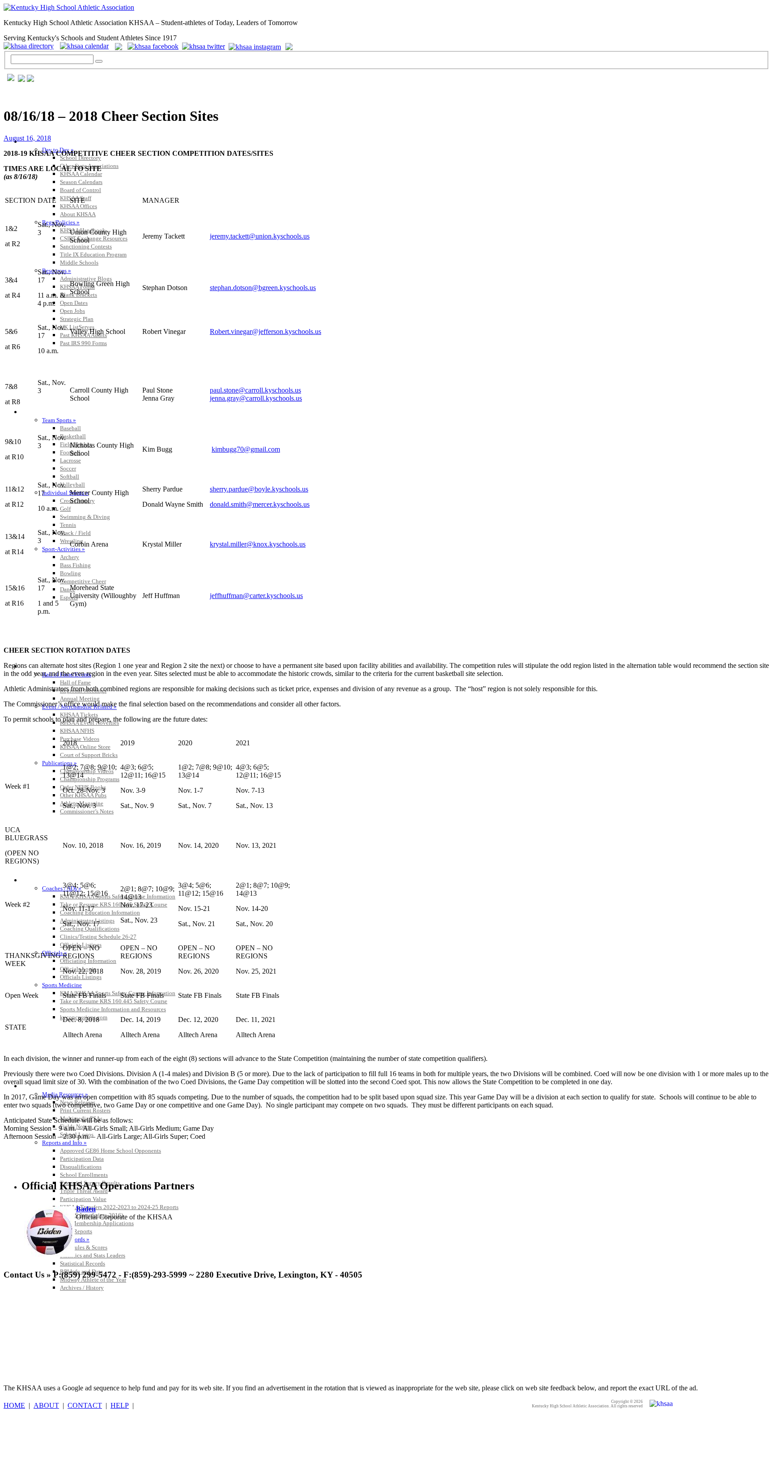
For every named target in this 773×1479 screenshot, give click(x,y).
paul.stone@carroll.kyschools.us (255, 390)
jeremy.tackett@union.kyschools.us (260, 236)
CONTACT (85, 1405)
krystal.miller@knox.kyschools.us (258, 544)
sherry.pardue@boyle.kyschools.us (259, 489)
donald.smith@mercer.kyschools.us (260, 504)
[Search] (98, 61)
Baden (86, 1209)
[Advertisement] (166, 1308)
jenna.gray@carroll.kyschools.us (256, 398)
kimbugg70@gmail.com (246, 449)
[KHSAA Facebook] (151, 46)
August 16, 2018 (27, 138)
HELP (119, 1405)
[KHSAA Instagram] (256, 46)
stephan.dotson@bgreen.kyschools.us (263, 287)
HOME (14, 1405)
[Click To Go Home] (69, 7)
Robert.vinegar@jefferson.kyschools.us (265, 331)
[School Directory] (31, 46)
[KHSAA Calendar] (86, 46)
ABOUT (46, 1405)
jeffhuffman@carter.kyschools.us (256, 595)
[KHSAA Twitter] (204, 46)
